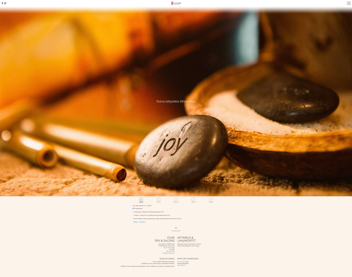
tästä (197, 246)
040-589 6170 (181, 265)
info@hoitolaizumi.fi (169, 253)
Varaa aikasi (169, 247)
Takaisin (135, 222)
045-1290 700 (170, 251)
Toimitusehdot (176, 231)
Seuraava (142, 222)
